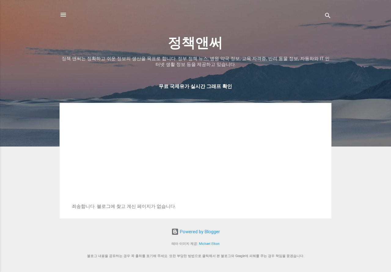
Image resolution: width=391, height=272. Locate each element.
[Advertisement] (195, 158)
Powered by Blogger (199, 231)
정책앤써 (195, 42)
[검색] (327, 16)
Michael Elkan (209, 244)
